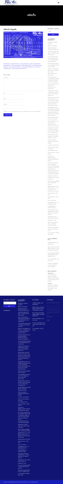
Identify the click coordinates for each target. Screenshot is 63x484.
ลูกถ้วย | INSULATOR (52, 200)
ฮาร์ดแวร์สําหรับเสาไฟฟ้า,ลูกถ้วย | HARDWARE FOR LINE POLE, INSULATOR (53, 65)
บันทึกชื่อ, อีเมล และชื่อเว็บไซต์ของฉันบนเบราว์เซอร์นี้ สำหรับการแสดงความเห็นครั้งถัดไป (22, 111)
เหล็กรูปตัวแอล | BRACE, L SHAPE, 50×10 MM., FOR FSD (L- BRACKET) (53, 177)
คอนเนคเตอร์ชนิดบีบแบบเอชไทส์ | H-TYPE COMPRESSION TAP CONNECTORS (24, 343)
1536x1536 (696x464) (16, 65)
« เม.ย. (48, 320)
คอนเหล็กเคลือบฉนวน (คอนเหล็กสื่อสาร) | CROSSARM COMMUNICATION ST (53, 136)
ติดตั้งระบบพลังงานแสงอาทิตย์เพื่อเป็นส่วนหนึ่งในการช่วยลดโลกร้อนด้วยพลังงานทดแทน (53, 248)
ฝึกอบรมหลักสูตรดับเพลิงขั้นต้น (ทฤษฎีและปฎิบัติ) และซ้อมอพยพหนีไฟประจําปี (53, 254)
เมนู (58, 2)
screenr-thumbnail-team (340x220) (18, 68)
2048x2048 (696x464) (26, 65)
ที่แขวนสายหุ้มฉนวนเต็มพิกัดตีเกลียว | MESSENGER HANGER (53, 183)
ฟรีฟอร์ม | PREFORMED (52, 45)
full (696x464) (6, 63)
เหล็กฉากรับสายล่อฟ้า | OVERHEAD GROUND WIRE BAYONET (53, 141)
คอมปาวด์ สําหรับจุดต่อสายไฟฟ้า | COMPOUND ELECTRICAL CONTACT (53, 224)
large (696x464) (7, 65)
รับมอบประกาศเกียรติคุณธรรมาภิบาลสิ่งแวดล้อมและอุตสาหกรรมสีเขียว (53, 265)
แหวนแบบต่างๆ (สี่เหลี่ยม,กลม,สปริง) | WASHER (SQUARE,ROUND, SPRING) (24, 409)
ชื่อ (5, 93)
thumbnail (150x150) (14, 63)
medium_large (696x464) (34, 63)
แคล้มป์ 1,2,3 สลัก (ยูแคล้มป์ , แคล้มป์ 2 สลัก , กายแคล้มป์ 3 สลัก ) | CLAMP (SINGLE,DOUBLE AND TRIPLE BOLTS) (53, 72)
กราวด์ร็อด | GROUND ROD (53, 145)
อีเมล (5, 98)
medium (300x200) (24, 63)
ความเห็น (6, 77)
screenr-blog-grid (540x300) (15, 67)
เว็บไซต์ (5, 104)
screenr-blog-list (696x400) (27, 67)
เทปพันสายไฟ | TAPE (52, 220)
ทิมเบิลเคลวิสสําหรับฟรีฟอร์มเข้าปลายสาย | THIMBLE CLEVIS (53, 229)
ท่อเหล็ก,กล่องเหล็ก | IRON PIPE (24, 439)
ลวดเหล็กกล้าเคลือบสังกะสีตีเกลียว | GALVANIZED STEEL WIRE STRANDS (53, 53)
